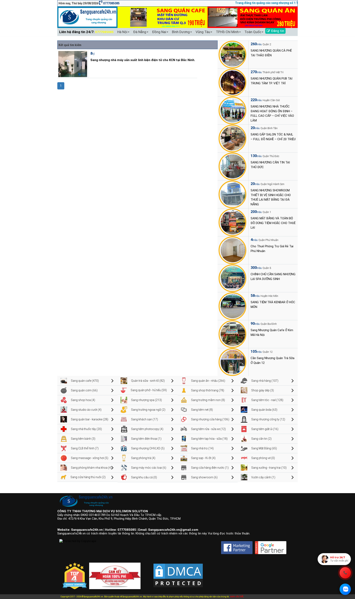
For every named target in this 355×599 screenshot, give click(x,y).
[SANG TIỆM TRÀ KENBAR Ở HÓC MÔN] (232, 306)
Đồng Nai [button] (159, 32)
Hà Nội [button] (122, 32)
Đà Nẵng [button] (139, 32)
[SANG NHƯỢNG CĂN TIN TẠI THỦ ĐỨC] (232, 166)
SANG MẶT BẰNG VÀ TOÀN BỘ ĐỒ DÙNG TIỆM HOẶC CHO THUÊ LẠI (273, 222)
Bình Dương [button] (181, 32)
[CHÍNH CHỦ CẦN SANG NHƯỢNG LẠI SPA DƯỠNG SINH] (232, 278)
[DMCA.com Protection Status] (178, 572)
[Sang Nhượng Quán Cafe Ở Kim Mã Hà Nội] (232, 334)
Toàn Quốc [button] (252, 32)
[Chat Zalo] (345, 589)
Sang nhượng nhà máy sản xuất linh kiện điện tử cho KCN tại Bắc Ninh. (142, 60)
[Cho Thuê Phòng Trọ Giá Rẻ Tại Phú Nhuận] (232, 250)
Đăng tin (277, 31)
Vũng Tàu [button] (203, 32)
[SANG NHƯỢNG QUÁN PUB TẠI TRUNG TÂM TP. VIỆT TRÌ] (232, 82)
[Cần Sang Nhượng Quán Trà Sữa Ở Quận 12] (232, 362)
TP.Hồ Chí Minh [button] (227, 32)
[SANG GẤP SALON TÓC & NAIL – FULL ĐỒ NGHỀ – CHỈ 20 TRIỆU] (232, 138)
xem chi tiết (236, 596)
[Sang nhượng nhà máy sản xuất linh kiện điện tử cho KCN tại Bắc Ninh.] (72, 64)
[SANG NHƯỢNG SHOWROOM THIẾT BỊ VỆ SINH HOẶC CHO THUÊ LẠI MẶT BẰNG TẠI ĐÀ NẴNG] (232, 194)
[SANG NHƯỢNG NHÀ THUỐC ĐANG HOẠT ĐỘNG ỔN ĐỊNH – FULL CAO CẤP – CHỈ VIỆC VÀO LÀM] (232, 110)
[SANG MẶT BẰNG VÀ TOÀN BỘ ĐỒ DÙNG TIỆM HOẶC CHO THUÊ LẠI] (232, 222)
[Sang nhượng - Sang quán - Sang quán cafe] (87, 17)
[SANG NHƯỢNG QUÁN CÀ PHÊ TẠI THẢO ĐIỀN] (232, 54)
